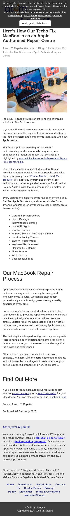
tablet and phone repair (50, 437)
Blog (41, 48)
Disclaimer (25, 491)
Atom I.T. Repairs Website (18, 48)
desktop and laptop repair (30, 441)
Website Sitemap (35, 495)
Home (10, 484)
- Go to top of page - (35, 507)
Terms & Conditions (48, 491)
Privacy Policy (31, 15)
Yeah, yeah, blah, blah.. (35, 23)
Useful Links (43, 484)
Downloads (25, 484)
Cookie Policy (32, 488)
